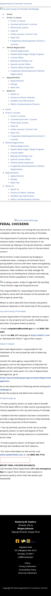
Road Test (15, 37)
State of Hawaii (7, 343)
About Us (14, 94)
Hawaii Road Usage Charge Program (27, 54)
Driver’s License (17, 20)
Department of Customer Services (16, 3)
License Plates (17, 57)
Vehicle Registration (19, 50)
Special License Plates (20, 64)
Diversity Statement (27, 573)
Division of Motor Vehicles (22, 97)
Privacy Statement (27, 566)
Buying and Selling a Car (21, 60)
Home (9, 14)
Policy (27, 563)
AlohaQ (13, 84)
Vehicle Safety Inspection (22, 67)
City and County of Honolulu (13, 311)
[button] (25, 311)
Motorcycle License (19, 27)
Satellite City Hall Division (22, 100)
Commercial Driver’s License (23, 24)
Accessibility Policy (27, 569)
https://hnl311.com (40, 335)
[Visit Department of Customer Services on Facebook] (17, 542)
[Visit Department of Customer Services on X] (23, 542)
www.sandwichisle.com (11, 454)
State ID (14, 31)
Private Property (8, 398)
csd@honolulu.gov (25, 557)
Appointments (17, 80)
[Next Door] (29, 541)
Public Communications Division (25, 104)
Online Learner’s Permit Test (23, 34)
